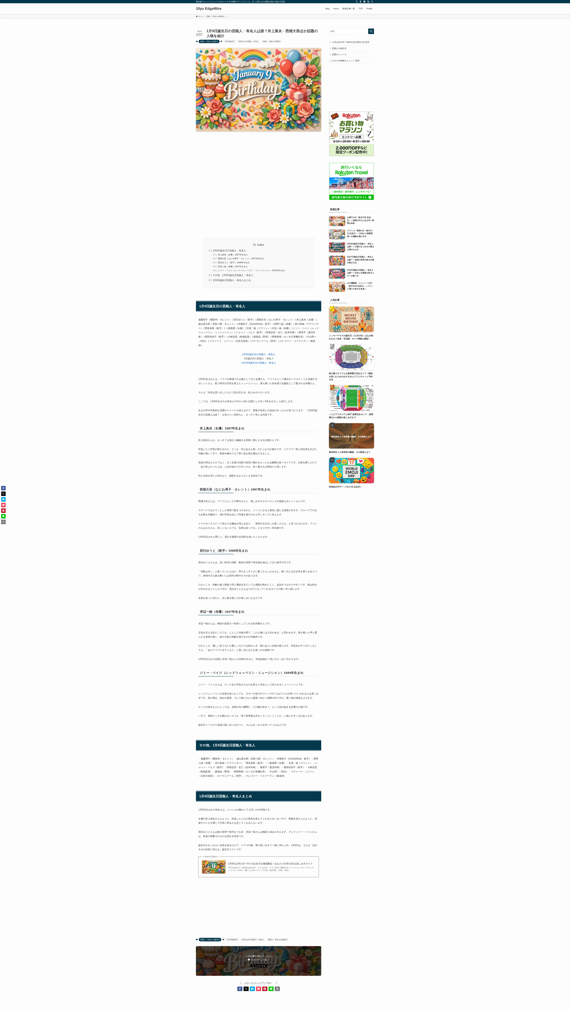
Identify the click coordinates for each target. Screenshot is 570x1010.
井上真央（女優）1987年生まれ (233, 254)
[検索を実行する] (371, 31)
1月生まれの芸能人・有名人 (248, 41)
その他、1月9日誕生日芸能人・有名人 (233, 275)
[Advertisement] (258, 157)
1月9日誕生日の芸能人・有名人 (229, 250)
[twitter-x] (357, 1)
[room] (360, 1)
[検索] (372, 1)
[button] (239, 989)
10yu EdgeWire (208, 8)
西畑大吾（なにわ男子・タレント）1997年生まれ (241, 258)
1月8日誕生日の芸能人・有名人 (258, 354)
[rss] (368, 1)
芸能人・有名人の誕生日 (209, 41)
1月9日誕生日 (230, 41)
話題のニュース (339, 54)
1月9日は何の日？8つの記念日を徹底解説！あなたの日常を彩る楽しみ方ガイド (270, 863)
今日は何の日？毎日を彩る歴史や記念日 (350, 42)
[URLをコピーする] (277, 989)
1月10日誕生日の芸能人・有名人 (258, 363)
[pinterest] (364, 1)
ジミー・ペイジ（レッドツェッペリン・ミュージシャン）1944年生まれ (251, 270)
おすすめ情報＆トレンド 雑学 (346, 60)
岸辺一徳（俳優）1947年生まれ (233, 266)
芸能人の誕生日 (339, 48)
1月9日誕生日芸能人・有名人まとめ (232, 280)
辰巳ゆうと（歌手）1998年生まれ (234, 262)
